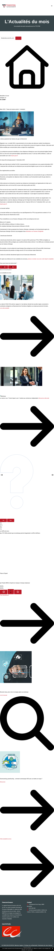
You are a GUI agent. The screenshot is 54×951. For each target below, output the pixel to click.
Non (11, 520)
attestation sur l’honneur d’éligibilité (34, 231)
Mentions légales (19, 945)
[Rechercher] (18, 38)
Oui (3, 520)
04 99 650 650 (31, 908)
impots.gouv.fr (14, 155)
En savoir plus (29, 949)
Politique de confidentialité (30, 945)
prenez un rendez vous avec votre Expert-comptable (41, 259)
